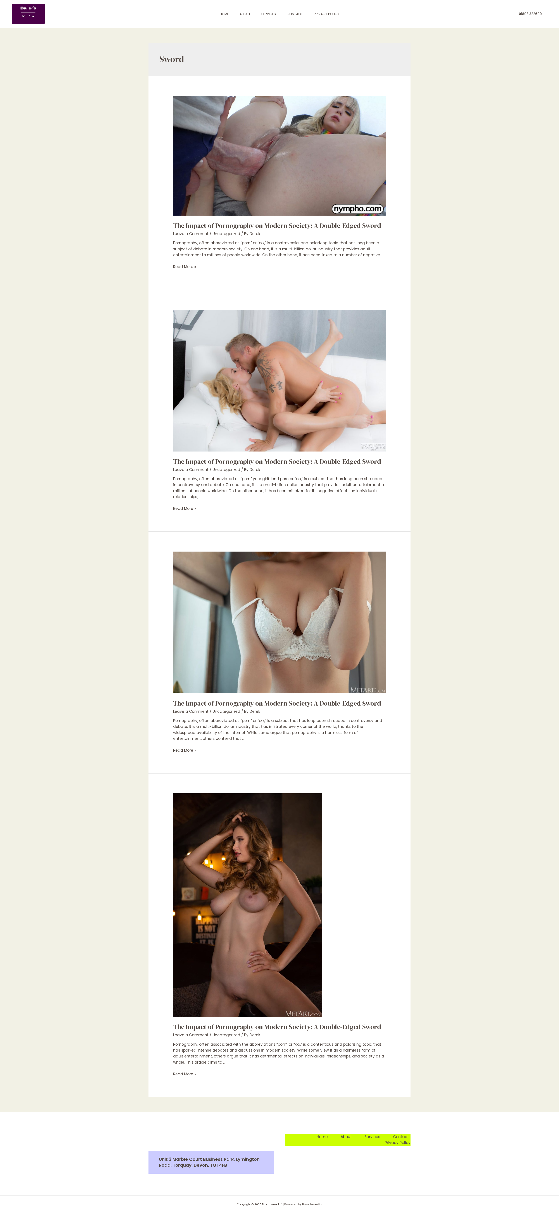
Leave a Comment (191, 233)
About (245, 14)
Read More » (184, 266)
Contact (295, 14)
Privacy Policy (326, 14)
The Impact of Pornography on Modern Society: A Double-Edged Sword (277, 225)
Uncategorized (226, 233)
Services (268, 14)
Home (224, 14)
